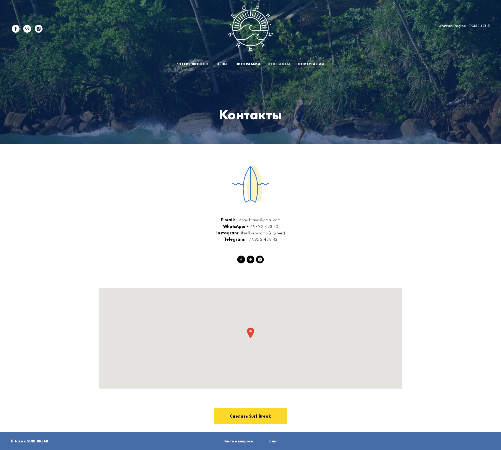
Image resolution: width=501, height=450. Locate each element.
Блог (273, 441)
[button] (250, 333)
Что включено (193, 64)
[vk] (27, 29)
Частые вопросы (238, 441)
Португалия (311, 64)
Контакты (279, 64)
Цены (222, 64)
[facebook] (16, 29)
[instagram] (39, 29)
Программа (248, 64)
